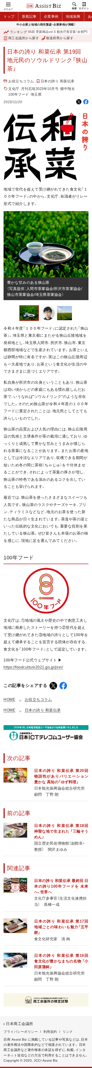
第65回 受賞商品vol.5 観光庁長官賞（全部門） (48, 32)
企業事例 (51, 16)
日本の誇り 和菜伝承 (58, 81)
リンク (68, 1032)
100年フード (18, 94)
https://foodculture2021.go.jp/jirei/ (33, 667)
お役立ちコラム (21, 81)
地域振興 (73, 16)
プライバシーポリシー (21, 1032)
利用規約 (50, 1032)
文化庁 (13, 89)
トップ (9, 16)
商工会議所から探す (23, 38)
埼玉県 (36, 94)
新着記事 (29, 16)
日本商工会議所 (19, 1024)
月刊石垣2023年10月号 (40, 89)
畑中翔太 (67, 89)
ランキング (18, 32)
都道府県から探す (59, 38)
